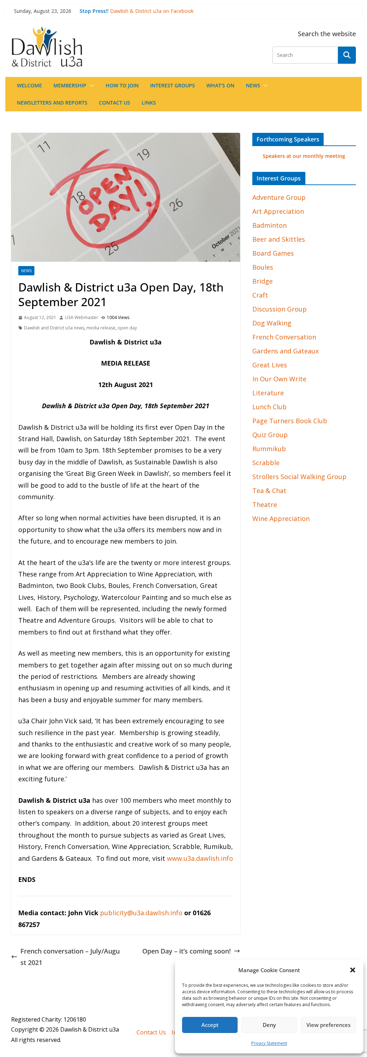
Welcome (29, 85)
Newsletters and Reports (52, 102)
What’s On (220, 85)
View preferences (328, 1024)
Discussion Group (279, 309)
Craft (260, 295)
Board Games (273, 253)
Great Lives (269, 365)
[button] (352, 970)
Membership (69, 85)
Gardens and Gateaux (285, 351)
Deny (269, 1024)
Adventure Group (279, 197)
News (253, 85)
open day (127, 328)
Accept (210, 1024)
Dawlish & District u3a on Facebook (152, 11)
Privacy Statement (269, 1043)
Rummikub (269, 448)
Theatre (264, 504)
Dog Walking (271, 323)
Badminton (269, 225)
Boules (262, 267)
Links (149, 102)
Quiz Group (270, 434)
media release (100, 328)
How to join (122, 85)
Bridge (262, 281)
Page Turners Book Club (289, 420)
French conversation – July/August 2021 (70, 957)
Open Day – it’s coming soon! (186, 951)
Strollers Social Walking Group (299, 476)
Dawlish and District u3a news (54, 328)
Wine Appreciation (281, 518)
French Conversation (284, 337)
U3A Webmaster (81, 317)
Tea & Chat (269, 490)
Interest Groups (172, 85)
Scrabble (266, 462)
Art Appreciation (278, 211)
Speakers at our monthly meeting (304, 156)
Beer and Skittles (278, 239)
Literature (268, 392)
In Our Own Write (279, 379)
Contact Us (114, 102)
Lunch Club (269, 406)
